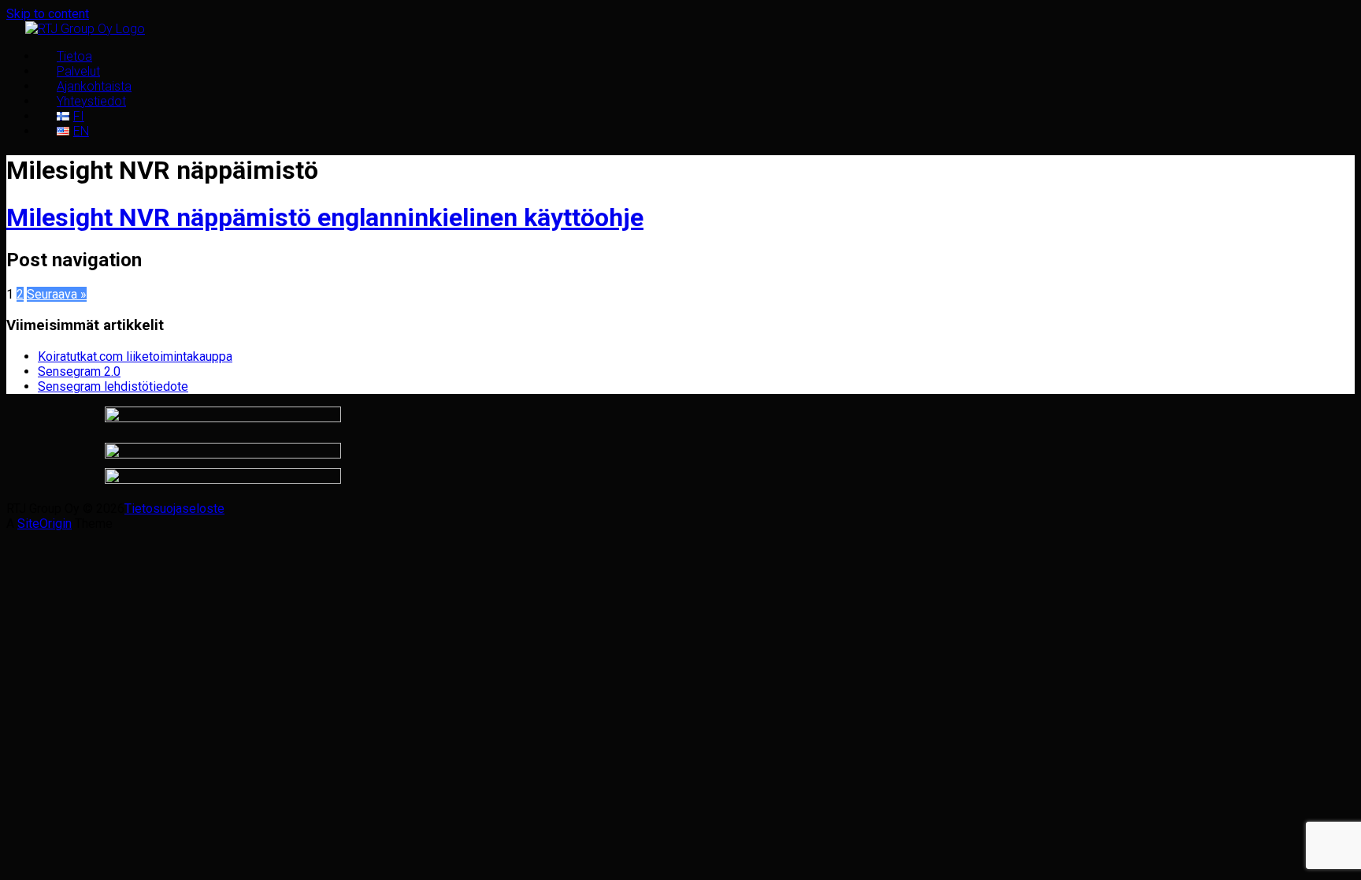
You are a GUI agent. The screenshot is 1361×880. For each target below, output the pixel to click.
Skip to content (47, 13)
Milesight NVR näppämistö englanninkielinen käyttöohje (324, 217)
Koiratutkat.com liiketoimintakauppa (135, 356)
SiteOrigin (44, 523)
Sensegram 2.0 (79, 371)
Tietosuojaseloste (174, 508)
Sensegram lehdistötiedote (113, 386)
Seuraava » (57, 294)
